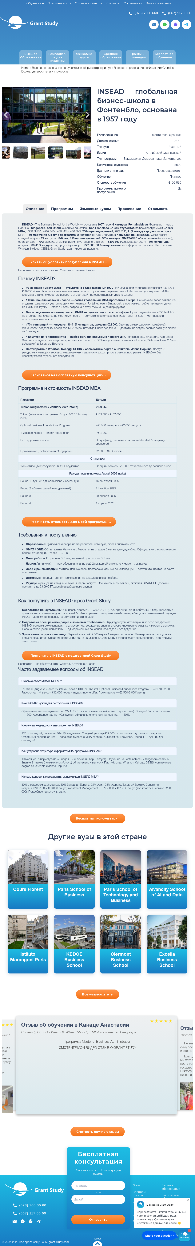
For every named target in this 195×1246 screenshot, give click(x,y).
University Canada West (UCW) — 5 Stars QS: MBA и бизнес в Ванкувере (78, 1032)
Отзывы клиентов (88, 3)
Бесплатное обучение (164, 55)
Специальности (60, 3)
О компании (133, 3)
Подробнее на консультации (46, 791)
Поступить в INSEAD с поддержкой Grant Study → (72, 656)
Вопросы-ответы (159, 3)
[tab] (35, 209)
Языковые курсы (84, 55)
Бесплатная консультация (97, 818)
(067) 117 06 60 (32, 1213)
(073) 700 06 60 (32, 1205)
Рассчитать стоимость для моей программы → (70, 522)
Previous (6, 115)
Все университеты (97, 994)
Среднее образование (111, 55)
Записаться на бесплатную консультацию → (68, 375)
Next (88, 115)
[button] (187, 1096)
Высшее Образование (31, 55)
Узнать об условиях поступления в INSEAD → (69, 262)
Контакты (113, 3)
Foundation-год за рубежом (57, 57)
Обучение (33, 3)
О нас (137, 1185)
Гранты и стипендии (137, 55)
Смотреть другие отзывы (97, 1132)
